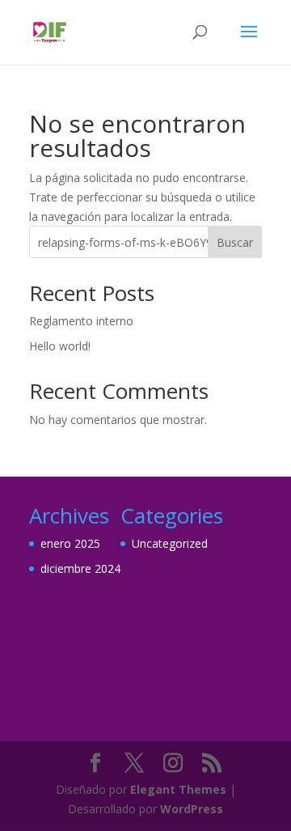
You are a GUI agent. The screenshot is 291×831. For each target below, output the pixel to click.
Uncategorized (170, 543)
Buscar (235, 242)
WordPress (191, 808)
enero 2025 (70, 543)
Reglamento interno (81, 321)
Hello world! (60, 346)
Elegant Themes (178, 789)
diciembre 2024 (80, 568)
